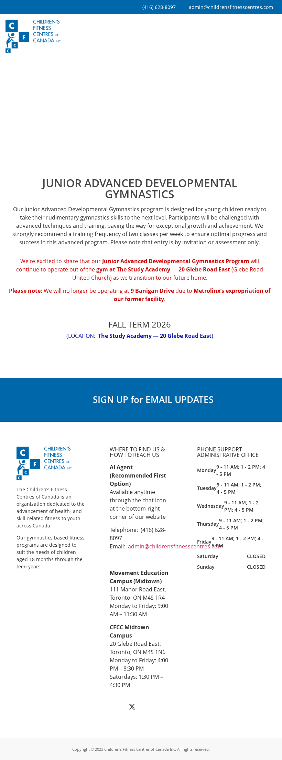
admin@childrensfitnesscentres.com (175, 546)
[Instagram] (147, 707)
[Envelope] (163, 707)
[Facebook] (116, 707)
